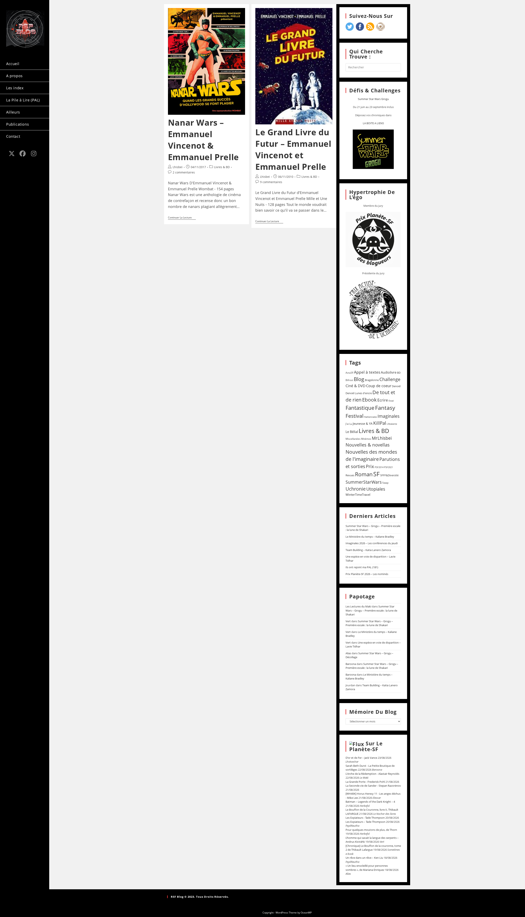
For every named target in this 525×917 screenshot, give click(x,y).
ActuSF (349, 372)
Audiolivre (388, 372)
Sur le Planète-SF (366, 746)
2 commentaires (184, 172)
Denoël (396, 386)
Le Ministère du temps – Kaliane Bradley (370, 536)
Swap (385, 482)
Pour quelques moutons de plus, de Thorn (371, 830)
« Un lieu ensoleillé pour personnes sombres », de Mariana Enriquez (367, 868)
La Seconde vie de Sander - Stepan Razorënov (373, 785)
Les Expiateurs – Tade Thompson (365, 822)
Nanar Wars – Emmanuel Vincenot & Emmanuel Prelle (203, 140)
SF (376, 474)
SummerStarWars (364, 482)
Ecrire (382, 400)
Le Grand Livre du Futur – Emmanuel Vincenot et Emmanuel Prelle (293, 149)
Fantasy (385, 407)
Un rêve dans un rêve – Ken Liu (364, 858)
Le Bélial (352, 431)
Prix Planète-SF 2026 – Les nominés (367, 574)
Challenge (389, 379)
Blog (359, 378)
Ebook (369, 399)
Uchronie (356, 488)
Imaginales (388, 416)
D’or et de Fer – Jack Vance (361, 758)
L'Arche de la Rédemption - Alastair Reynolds (372, 774)
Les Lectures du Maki (358, 606)
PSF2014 (379, 467)
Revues (350, 475)
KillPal (379, 423)
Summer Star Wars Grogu (373, 99)
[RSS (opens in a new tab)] (11, 161)
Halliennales (370, 416)
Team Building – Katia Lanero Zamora (368, 550)
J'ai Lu (349, 423)
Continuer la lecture (182, 217)
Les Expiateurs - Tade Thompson (365, 817)
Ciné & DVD (355, 385)
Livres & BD (222, 167)
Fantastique (360, 407)
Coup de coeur (378, 385)
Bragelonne (372, 380)
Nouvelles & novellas (368, 445)
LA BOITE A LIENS (373, 123)
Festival (354, 415)
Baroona (351, 664)
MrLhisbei (382, 438)
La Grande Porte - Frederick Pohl (365, 782)
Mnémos (366, 438)
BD (399, 372)
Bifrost (349, 380)
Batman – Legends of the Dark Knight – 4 (370, 801)
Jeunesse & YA (363, 423)
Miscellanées (353, 439)
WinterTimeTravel (358, 494)
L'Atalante (392, 423)
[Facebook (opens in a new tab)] (22, 153)
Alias (348, 653)
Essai (391, 400)
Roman (364, 474)
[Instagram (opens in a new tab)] (33, 153)
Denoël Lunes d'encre (359, 393)
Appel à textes (367, 372)
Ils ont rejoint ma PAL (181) (362, 567)
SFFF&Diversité (389, 475)
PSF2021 (388, 467)
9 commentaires (271, 182)
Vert (348, 621)
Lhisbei (178, 167)
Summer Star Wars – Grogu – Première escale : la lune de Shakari (371, 610)
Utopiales (375, 489)
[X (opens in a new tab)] (11, 153)
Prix (370, 466)
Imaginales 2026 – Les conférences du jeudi (372, 543)
